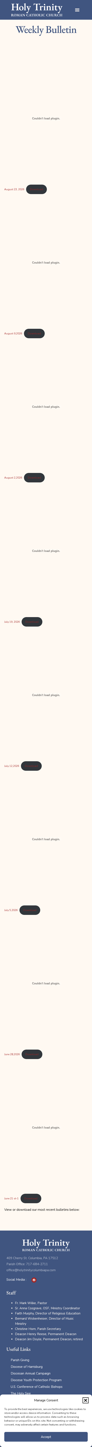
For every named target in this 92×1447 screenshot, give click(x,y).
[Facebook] (34, 1280)
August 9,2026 (13, 333)
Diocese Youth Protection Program (36, 1380)
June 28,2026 (12, 1054)
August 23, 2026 (14, 189)
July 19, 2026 (12, 622)
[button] (85, 1400)
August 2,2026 (13, 477)
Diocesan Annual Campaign (30, 1373)
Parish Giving (20, 1360)
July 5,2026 (11, 910)
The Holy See (21, 1393)
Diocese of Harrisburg (27, 1367)
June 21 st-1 (11, 1198)
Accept (46, 1437)
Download (36, 189)
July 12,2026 (11, 766)
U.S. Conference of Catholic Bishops (36, 1387)
